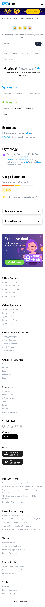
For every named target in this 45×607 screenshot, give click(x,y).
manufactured (35, 94)
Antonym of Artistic (10, 286)
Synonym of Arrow (10, 313)
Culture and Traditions (11, 546)
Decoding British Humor (12, 502)
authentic (29, 109)
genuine (18, 109)
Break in (5, 378)
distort (36, 54)
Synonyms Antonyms (28, 18)
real (5, 115)
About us (6, 391)
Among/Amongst (9, 337)
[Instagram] (3, 426)
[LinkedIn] (21, 426)
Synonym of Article (10, 320)
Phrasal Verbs (8, 573)
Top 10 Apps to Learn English (14, 522)
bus (5, 54)
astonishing (8, 60)
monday (25, 54)
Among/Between (9, 340)
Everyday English (9, 543)
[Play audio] (38, 68)
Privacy (5, 405)
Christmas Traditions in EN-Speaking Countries (22, 486)
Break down (7, 374)
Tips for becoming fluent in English (17, 526)
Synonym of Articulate (11, 324)
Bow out (5, 367)
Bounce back (7, 364)
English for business (10, 553)
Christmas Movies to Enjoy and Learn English (21, 519)
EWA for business (9, 412)
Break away (7, 371)
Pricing (5, 409)
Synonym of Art (8, 317)
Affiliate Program (9, 398)
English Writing (8, 594)
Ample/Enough (8, 347)
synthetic (7, 94)
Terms (4, 402)
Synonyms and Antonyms (13, 566)
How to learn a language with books (17, 483)
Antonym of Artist (9, 282)
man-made (20, 94)
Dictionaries (13, 18)
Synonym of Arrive (10, 309)
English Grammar (9, 590)
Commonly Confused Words (14, 570)
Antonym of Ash (9, 296)
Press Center (7, 395)
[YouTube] (16, 426)
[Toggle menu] (42, 4)
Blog (3, 18)
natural (6, 109)
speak (15, 54)
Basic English (8, 586)
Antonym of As (8, 293)
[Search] (38, 44)
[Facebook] (8, 426)
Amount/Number (9, 344)
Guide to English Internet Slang (15, 515)
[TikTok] (12, 426)
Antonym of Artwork (10, 289)
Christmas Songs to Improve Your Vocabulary (21, 529)
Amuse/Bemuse (9, 351)
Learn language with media (13, 550)
